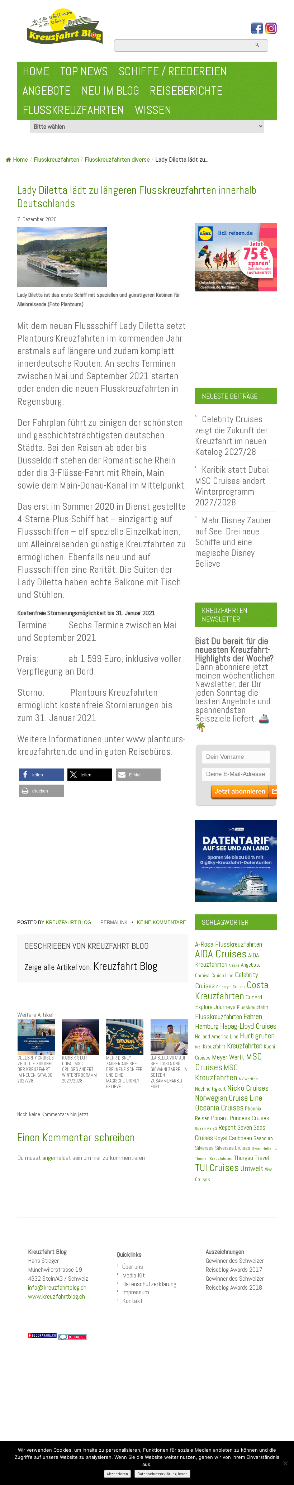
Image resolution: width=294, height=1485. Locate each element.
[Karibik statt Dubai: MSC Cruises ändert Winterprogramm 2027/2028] (80, 1037)
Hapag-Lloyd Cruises (248, 1026)
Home (36, 71)
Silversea (204, 1148)
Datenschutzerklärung (149, 1284)
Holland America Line (216, 1036)
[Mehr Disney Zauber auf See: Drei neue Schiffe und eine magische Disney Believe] (124, 1037)
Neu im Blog (110, 90)
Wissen (153, 110)
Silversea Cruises (232, 1148)
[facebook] (257, 28)
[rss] (271, 28)
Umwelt (252, 1168)
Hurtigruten (257, 1036)
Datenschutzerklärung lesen (162, 1474)
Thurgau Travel (251, 1158)
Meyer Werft (228, 1057)
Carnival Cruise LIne (214, 975)
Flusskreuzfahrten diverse (117, 159)
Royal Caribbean (233, 1138)
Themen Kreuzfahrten (213, 1158)
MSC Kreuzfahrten (216, 1072)
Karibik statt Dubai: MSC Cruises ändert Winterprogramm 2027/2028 (232, 486)
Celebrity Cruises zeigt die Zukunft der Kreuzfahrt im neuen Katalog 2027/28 (231, 435)
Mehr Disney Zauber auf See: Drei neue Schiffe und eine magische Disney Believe (233, 541)
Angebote (47, 90)
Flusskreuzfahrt (252, 1007)
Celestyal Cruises (230, 986)
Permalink (114, 922)
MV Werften (248, 1078)
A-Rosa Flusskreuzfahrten (228, 944)
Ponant (219, 1118)
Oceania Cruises (219, 1108)
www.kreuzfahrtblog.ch (56, 1296)
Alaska (234, 965)
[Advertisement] (102, 859)
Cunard (254, 997)
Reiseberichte (186, 90)
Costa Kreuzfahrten (232, 990)
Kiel (198, 1047)
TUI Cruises (217, 1167)
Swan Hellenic (264, 1148)
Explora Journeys (215, 1007)
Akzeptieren (117, 1474)
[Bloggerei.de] (72, 1336)
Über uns (132, 1266)
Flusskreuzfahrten (73, 110)
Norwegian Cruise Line (228, 1098)
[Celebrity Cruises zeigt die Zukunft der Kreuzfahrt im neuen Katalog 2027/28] (36, 1037)
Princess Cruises (249, 1118)
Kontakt (132, 1300)
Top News (84, 71)
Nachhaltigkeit (210, 1089)
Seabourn (263, 1138)
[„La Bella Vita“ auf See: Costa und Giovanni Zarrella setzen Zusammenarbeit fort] (169, 1037)
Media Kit (133, 1275)
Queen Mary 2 (206, 1128)
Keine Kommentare (161, 922)
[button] (41, 774)
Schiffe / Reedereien (173, 71)
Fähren (252, 1016)
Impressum (135, 1292)
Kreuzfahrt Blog (68, 922)
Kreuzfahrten (244, 1046)
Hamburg (207, 1026)
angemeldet (56, 1157)
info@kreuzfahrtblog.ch (57, 1287)
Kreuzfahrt (214, 1046)
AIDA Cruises (221, 954)
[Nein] (285, 1463)
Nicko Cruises (248, 1088)
